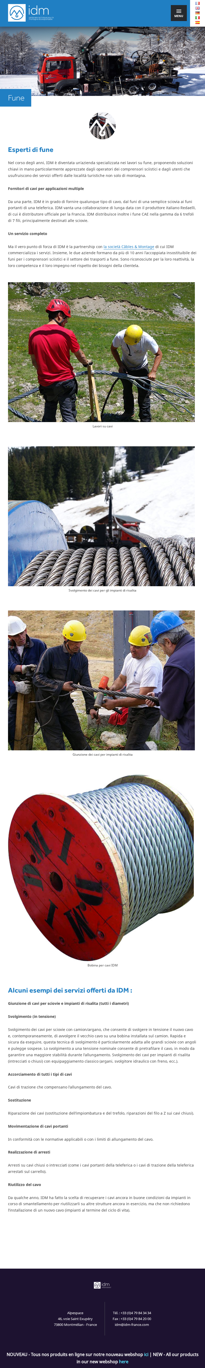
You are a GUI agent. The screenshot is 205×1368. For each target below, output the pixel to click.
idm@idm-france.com (132, 1324)
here (123, 1362)
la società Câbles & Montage (129, 246)
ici (146, 1354)
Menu (178, 16)
